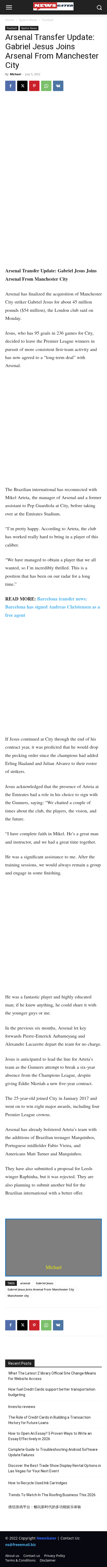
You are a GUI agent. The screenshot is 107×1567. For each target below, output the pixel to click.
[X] (22, 86)
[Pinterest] (34, 86)
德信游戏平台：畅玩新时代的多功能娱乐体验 (44, 1507)
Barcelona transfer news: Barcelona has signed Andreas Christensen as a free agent (52, 606)
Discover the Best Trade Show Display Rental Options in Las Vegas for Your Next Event (54, 1468)
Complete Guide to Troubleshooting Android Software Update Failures (53, 1452)
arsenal (25, 1283)
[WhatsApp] (46, 86)
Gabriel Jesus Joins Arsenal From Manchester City (41, 1289)
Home (9, 20)
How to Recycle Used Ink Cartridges (37, 1483)
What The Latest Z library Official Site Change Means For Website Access (52, 1376)
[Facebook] (10, 86)
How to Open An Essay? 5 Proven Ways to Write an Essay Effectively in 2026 (50, 1436)
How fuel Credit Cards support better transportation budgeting (51, 1392)
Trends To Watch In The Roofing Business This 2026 (52, 1495)
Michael (15, 74)
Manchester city (18, 1295)
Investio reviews (21, 1407)
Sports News (28, 20)
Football (48, 20)
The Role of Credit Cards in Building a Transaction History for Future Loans (49, 1420)
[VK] (58, 86)
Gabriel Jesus (44, 1283)
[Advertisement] (53, 211)
